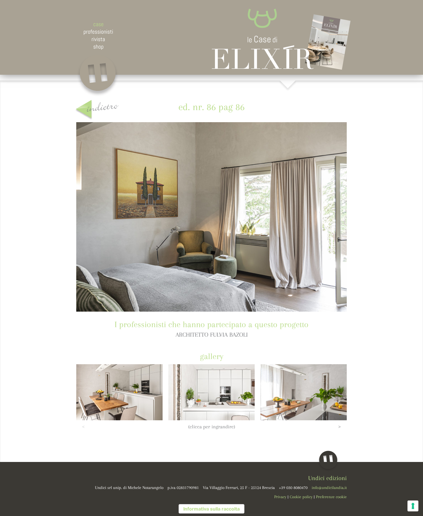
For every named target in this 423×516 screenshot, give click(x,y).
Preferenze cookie (331, 496)
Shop (98, 46)
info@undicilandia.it (329, 487)
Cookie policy (301, 496)
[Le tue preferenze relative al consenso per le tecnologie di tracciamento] (412, 505)
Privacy (280, 496)
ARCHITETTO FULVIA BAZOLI (212, 334)
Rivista (98, 39)
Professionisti (98, 31)
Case (98, 24)
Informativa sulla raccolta (211, 509)
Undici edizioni (327, 478)
